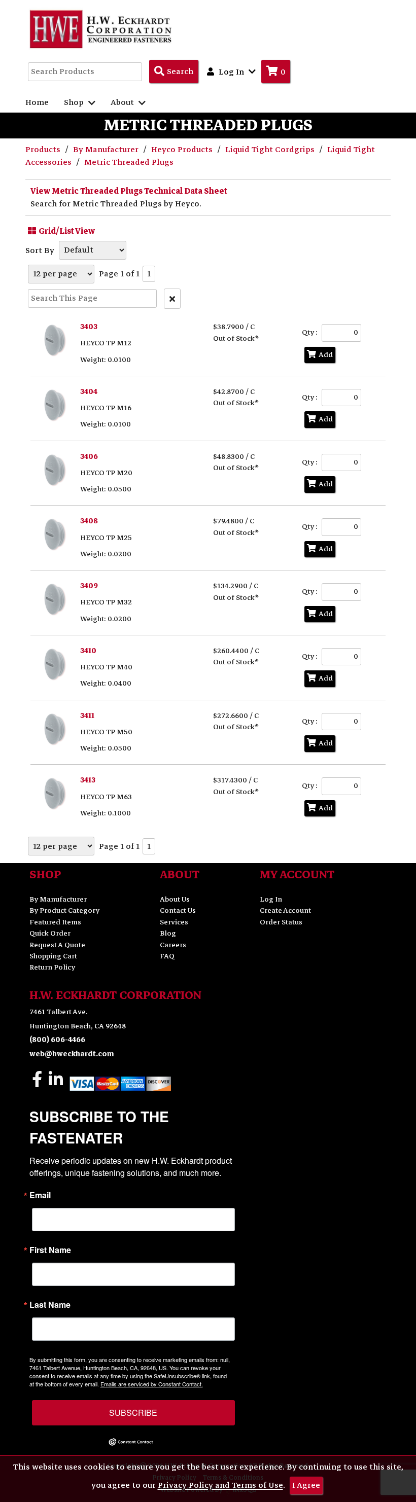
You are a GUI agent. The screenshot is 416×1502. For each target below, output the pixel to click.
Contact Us (178, 910)
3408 (89, 521)
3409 (89, 586)
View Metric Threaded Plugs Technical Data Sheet (128, 191)
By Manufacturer (107, 149)
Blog (168, 933)
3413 (87, 780)
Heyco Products (183, 149)
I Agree (306, 1485)
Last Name (50, 1305)
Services (174, 922)
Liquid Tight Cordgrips (271, 149)
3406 (89, 456)
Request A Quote (57, 945)
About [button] (123, 102)
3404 (88, 392)
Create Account (285, 910)
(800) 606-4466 (57, 1040)
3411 (87, 716)
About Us (175, 899)
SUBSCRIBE (133, 1412)
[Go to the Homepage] (101, 28)
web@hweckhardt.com (71, 1054)
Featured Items (55, 922)
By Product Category (64, 910)
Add (326, 355)
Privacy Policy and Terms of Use (220, 1485)
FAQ (167, 956)
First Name (50, 1250)
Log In (271, 899)
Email (40, 1195)
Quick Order (50, 933)
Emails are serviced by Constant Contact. (151, 1384)
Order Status (281, 922)
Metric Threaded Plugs (129, 162)
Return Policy (52, 967)
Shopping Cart (53, 956)
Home (37, 102)
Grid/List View (67, 231)
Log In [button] (231, 72)
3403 (88, 327)
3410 (88, 651)
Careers (173, 945)
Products (43, 149)
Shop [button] (75, 102)
